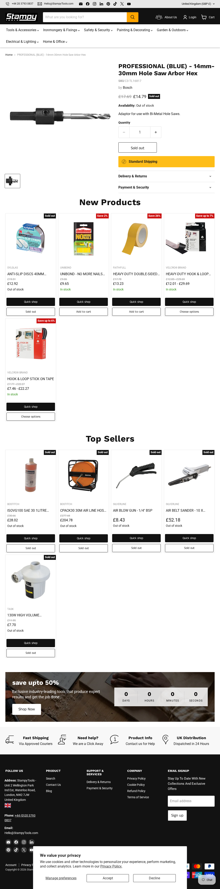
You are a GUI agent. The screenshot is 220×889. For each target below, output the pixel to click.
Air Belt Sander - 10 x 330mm (184, 510)
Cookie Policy (136, 784)
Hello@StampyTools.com (58, 3)
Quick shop (31, 302)
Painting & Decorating (134, 30)
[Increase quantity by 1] (155, 132)
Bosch (127, 88)
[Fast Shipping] (31, 741)
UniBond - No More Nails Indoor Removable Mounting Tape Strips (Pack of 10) (81, 274)
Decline (154, 878)
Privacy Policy (136, 778)
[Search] (132, 17)
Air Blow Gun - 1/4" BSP (132, 510)
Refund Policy (136, 791)
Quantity (124, 122)
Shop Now (26, 709)
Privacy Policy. (111, 866)
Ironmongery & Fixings (60, 30)
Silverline (119, 504)
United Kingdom (196, 3)
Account (11, 865)
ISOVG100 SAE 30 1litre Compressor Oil (27, 510)
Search (50, 778)
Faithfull (119, 267)
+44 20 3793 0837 (22, 3)
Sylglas (12, 267)
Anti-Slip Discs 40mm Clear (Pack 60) (25, 274)
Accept (108, 878)
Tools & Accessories (21, 30)
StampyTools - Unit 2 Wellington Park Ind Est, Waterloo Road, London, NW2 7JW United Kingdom (20, 790)
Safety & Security (97, 30)
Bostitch (13, 504)
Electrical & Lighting (21, 42)
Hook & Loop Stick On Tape (30, 379)
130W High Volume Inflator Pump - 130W (26, 615)
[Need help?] (84, 741)
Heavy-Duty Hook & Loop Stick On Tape (187, 274)
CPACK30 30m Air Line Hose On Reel (83, 510)
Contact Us (53, 784)
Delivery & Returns (99, 782)
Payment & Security (100, 788)
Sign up (177, 815)
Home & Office (54, 42)
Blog (49, 791)
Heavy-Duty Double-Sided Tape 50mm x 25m (135, 274)
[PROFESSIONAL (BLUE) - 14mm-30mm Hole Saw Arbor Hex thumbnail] (12, 181)
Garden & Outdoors (171, 30)
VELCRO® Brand (176, 267)
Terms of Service (138, 797)
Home (8, 55)
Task (10, 609)
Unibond (65, 267)
